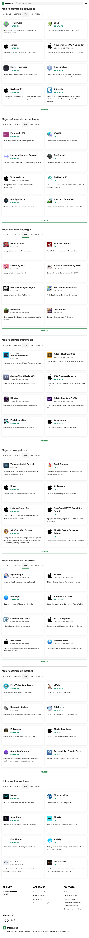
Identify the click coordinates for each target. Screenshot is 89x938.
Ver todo (44, 110)
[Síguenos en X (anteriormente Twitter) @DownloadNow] (8, 920)
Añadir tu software (39, 895)
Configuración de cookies (72, 909)
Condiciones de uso (70, 895)
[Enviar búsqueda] (17, 3)
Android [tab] (17, 14)
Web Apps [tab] (39, 14)
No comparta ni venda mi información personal (72, 904)
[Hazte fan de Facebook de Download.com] (4, 920)
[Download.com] (7, 3)
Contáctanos (37, 899)
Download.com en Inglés (41, 903)
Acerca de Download (40, 892)
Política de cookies (70, 899)
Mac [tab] (25, 14)
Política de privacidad (71, 892)
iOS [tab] (31, 14)
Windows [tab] (7, 14)
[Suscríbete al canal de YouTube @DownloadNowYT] (13, 920)
